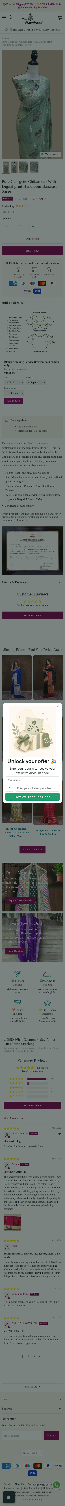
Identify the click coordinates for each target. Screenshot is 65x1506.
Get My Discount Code (33, 797)
